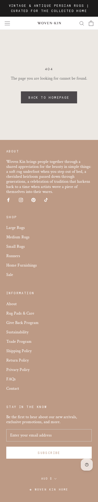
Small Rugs (15, 246)
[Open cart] (91, 23)
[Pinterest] (33, 199)
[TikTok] (46, 199)
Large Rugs (15, 228)
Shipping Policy (19, 351)
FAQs (11, 379)
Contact (12, 388)
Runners (13, 256)
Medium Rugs (18, 237)
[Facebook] (8, 199)
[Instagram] (21, 199)
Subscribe (49, 453)
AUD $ (46, 478)
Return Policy (17, 360)
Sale (9, 274)
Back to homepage (48, 97)
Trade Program (19, 341)
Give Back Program (22, 323)
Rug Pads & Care (20, 313)
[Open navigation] (7, 23)
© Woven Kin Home (49, 489)
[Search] (81, 23)
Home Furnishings (21, 265)
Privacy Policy (18, 370)
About (11, 304)
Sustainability (17, 332)
